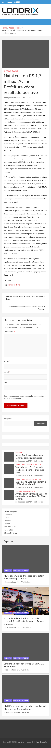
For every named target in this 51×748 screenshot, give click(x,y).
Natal (18, 285)
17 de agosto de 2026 (12, 627)
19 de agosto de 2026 (12, 582)
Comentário (9, 332)
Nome (7, 361)
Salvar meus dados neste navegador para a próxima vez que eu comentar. (25, 397)
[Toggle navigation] (5, 22)
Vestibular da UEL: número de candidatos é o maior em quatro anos (29, 469)
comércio (12, 285)
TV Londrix (8, 530)
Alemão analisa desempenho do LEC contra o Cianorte (26, 308)
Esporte (7, 524)
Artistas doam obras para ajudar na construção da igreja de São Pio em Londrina (31, 496)
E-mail (7, 372)
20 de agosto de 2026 (23, 475)
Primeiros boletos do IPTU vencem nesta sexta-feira (25, 297)
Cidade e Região (11, 71)
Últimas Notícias (34, 465)
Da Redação (26, 98)
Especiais (7, 521)
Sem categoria (10, 527)
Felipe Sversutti (41, 742)
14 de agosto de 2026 (12, 670)
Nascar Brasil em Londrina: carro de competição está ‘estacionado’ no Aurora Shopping (24, 621)
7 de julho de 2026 (11, 712)
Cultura (18, 453)
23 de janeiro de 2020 (12, 98)
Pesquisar (8, 418)
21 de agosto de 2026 (23, 461)
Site (5, 383)
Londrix (21, 742)
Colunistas (8, 515)
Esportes (8, 541)
